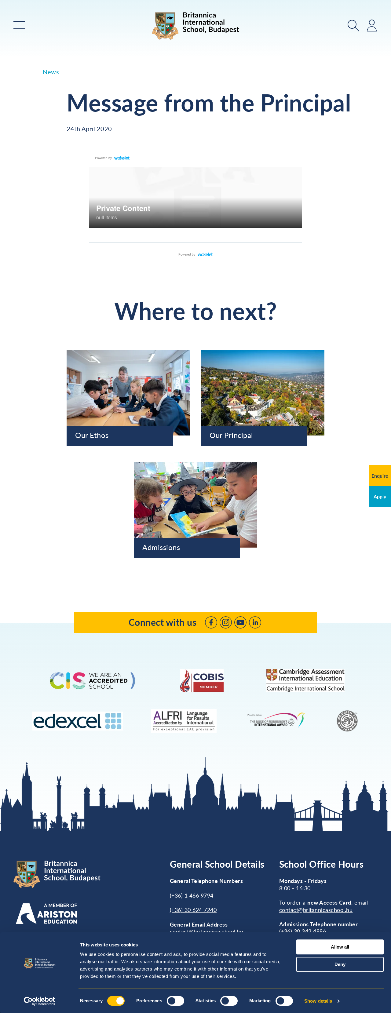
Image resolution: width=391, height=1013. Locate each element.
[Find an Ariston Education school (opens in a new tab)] (46, 913)
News (51, 71)
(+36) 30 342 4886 (302, 931)
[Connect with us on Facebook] (211, 622)
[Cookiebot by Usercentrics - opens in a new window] (39, 1001)
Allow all (340, 946)
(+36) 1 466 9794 (192, 895)
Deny (339, 964)
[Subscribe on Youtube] (240, 622)
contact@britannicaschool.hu (206, 931)
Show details (318, 1001)
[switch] (175, 1001)
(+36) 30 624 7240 (193, 909)
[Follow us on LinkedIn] (255, 622)
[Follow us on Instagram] (226, 622)
